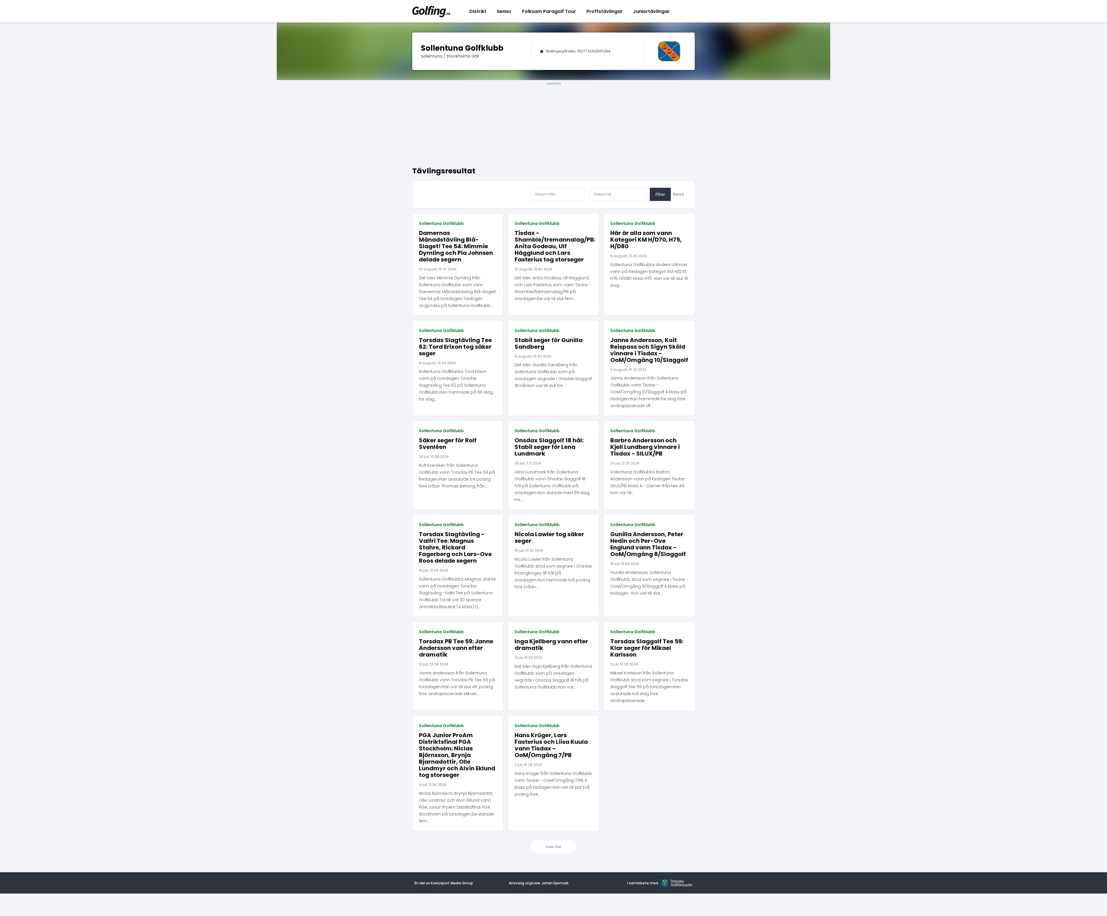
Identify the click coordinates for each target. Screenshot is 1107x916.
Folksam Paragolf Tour (549, 11)
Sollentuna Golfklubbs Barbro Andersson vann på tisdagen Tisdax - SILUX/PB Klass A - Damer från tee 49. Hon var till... (649, 482)
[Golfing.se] (431, 11)
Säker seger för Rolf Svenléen (448, 443)
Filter (660, 194)
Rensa (678, 194)
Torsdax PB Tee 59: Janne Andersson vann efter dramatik (456, 648)
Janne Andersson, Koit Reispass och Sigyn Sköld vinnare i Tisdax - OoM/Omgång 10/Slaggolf (649, 350)
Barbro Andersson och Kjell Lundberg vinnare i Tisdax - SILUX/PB (645, 447)
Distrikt (477, 11)
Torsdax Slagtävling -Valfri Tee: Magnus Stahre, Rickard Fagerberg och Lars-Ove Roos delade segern (455, 547)
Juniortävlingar (651, 11)
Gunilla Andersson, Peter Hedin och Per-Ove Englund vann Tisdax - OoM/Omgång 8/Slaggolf (648, 544)
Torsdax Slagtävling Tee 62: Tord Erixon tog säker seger (455, 347)
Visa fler (553, 846)
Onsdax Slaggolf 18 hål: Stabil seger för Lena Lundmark (549, 447)
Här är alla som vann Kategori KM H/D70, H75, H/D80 (646, 240)
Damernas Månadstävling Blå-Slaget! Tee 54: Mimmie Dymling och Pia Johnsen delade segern (456, 246)
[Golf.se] (675, 883)
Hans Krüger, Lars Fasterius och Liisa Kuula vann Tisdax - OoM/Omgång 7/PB (551, 745)
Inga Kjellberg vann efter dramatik (551, 644)
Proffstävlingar (604, 11)
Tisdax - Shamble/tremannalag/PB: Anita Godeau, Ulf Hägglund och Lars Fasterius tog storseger (553, 246)
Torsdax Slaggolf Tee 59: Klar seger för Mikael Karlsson (646, 648)
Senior (504, 11)
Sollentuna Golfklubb (441, 223)
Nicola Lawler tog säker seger (549, 537)
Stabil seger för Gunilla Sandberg (549, 343)
